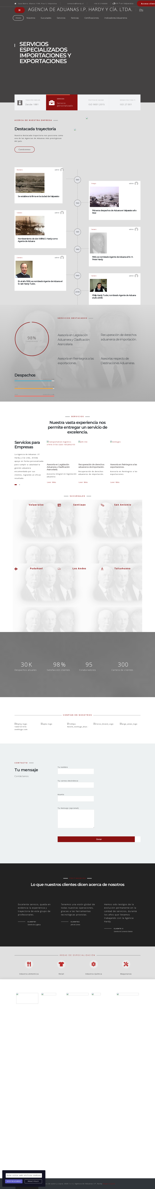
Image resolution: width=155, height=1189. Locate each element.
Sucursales (46, 18)
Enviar (99, 839)
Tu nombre (63, 767)
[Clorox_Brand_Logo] (77, 728)
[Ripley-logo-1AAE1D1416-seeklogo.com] (130, 727)
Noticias (75, 18)
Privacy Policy (33, 1181)
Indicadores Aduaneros (115, 18)
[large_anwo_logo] (103, 727)
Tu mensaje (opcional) (68, 808)
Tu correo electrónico (68, 781)
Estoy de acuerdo (14, 1181)
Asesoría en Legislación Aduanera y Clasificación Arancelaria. (89, 467)
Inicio (18, 18)
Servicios (61, 18)
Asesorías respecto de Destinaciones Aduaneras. (59, 465)
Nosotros (31, 18)
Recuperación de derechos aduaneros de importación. (123, 465)
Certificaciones (91, 18)
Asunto (61, 794)
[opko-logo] (25, 725)
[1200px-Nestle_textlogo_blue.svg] (51, 725)
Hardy (71, 1184)
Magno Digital (109, 1184)
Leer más (52, 482)
